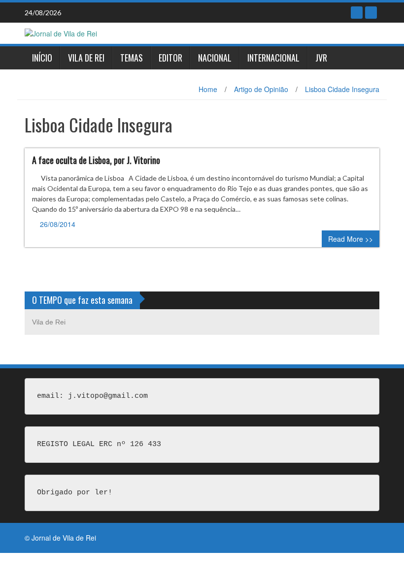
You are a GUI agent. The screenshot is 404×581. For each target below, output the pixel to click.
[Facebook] (357, 12)
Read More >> (350, 239)
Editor (170, 57)
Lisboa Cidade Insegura (342, 89)
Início (42, 57)
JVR (321, 57)
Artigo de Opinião (261, 89)
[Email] (371, 12)
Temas (131, 57)
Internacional (273, 57)
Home (208, 89)
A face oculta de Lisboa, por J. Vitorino (96, 160)
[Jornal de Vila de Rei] (61, 32)
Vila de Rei (86, 57)
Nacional (215, 57)
